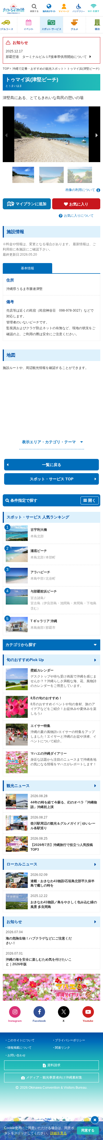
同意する (87, 1130)
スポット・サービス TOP (51, 479)
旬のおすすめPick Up (25, 660)
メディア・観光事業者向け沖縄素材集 (54, 1077)
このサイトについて (21, 1040)
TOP (6, 68)
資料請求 (53, 1065)
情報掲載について (19, 1047)
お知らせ (14, 921)
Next (97, 135)
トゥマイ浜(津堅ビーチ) (83, 68)
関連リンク (62, 1047)
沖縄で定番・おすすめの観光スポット (38, 68)
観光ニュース (18, 785)
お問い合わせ (16, 1055)
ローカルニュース (22, 864)
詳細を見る (58, 1133)
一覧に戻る (51, 464)
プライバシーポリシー (70, 1040)
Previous (6, 135)
